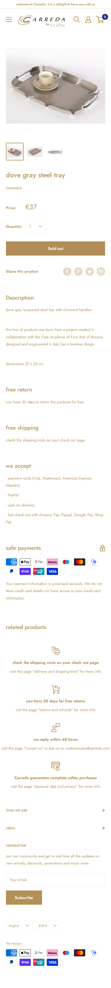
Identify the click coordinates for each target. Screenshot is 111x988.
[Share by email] (101, 271)
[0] (100, 19)
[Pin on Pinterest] (78, 271)
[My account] (88, 19)
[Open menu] (9, 19)
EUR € (43, 925)
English (14, 925)
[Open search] (76, 19)
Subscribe (24, 898)
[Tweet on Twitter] (90, 271)
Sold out (55, 248)
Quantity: (14, 226)
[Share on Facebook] (67, 271)
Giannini (14, 188)
